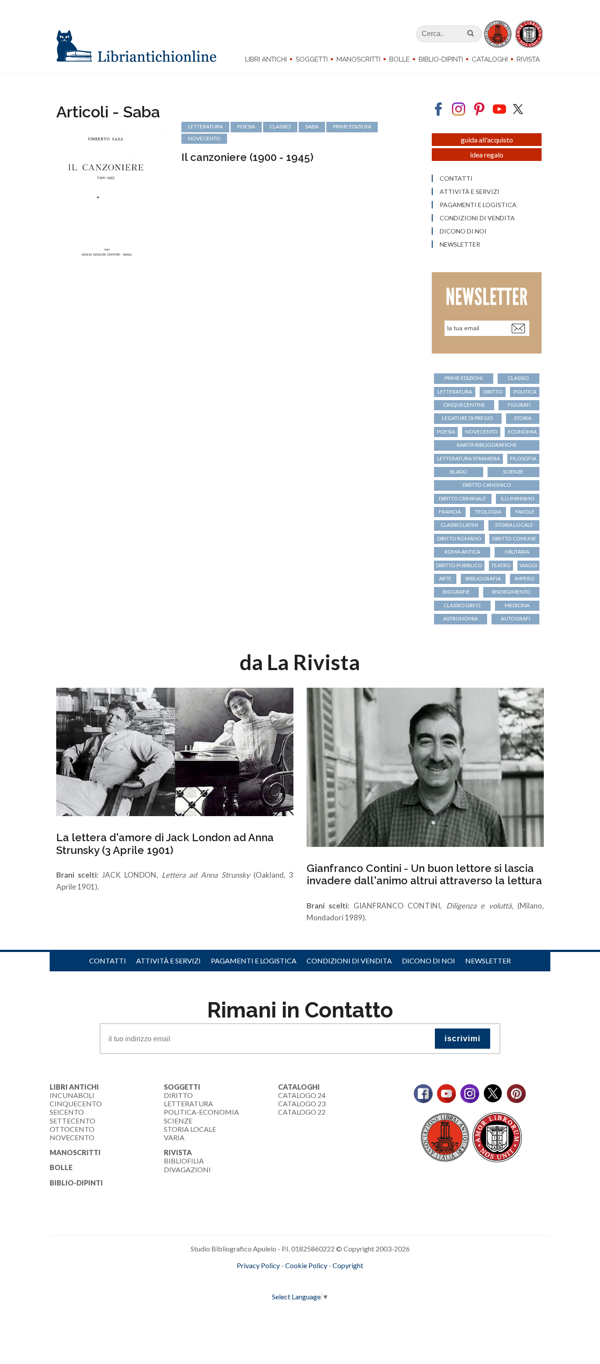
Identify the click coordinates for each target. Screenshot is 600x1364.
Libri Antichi (266, 59)
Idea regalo (486, 154)
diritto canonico (487, 484)
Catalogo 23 (301, 1103)
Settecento (72, 1120)
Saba (311, 126)
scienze (513, 471)
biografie (456, 591)
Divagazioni (187, 1169)
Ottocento (72, 1129)
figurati (519, 404)
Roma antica (462, 551)
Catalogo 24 (301, 1095)
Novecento (204, 138)
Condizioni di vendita (477, 218)
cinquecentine (464, 404)
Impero (525, 578)
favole (525, 511)
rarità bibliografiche (487, 444)
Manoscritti (358, 59)
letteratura (205, 126)
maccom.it (274, 1279)
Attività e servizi (469, 191)
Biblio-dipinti (441, 59)
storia (522, 418)
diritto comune (514, 538)
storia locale (514, 525)
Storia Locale (190, 1129)
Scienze (178, 1120)
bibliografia (483, 578)
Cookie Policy (306, 1265)
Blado (458, 471)
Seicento (67, 1112)
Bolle (399, 59)
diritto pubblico (459, 565)
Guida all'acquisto (487, 139)
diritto (492, 391)
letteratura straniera (468, 458)
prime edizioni (352, 126)
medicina (517, 605)
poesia (246, 126)
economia (522, 431)
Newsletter (460, 244)
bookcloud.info (316, 1279)
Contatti (456, 178)
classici (280, 126)
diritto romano (459, 538)
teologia (488, 511)
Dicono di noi (463, 231)
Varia (174, 1137)
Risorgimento (511, 591)
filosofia (523, 458)
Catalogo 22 (301, 1112)
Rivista (528, 59)
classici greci (462, 605)
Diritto (178, 1095)
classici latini (459, 525)
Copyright (348, 1265)
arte (445, 578)
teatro (501, 565)
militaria (517, 551)
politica (524, 391)
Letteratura (188, 1103)
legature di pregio (467, 418)
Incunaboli (72, 1095)
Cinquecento (76, 1103)
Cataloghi (490, 59)
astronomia (460, 618)
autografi (515, 618)
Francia (450, 511)
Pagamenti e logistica (478, 205)
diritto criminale (462, 498)
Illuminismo (518, 498)
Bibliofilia (184, 1160)
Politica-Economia (201, 1112)
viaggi (528, 565)
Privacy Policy (258, 1265)
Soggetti (312, 59)
